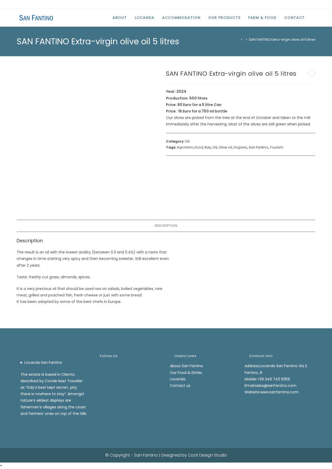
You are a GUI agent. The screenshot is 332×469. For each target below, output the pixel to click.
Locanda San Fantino (43, 362)
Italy (207, 147)
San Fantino (258, 147)
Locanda (177, 379)
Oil (187, 141)
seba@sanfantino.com (275, 385)
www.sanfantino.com (279, 392)
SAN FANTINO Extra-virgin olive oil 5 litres (282, 39)
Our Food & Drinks (186, 372)
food (199, 147)
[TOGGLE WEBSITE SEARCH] (314, 18)
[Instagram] (24, 4)
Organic (240, 147)
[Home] (238, 39)
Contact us (180, 385)
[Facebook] (19, 4)
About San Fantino (186, 365)
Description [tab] (166, 225)
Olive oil (225, 147)
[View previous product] (311, 72)
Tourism (276, 147)
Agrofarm (185, 147)
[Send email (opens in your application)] (30, 4)
